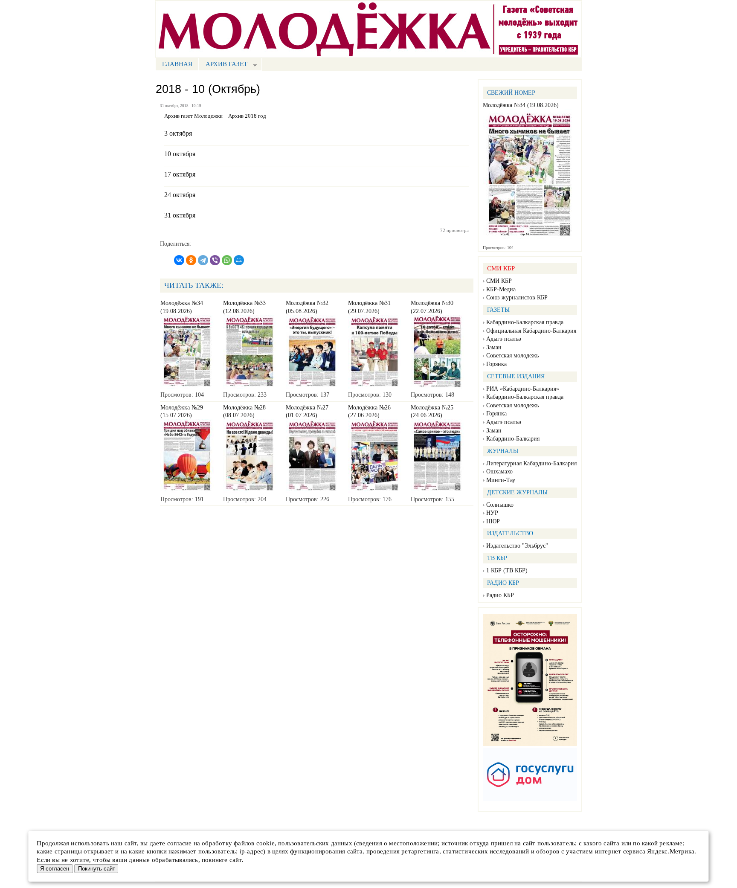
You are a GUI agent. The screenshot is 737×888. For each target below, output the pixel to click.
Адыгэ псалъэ (503, 339)
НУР (492, 513)
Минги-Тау (500, 480)
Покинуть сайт (96, 868)
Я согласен (54, 868)
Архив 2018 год (247, 116)
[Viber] (215, 260)
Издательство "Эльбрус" (517, 546)
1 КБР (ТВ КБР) (507, 570)
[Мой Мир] (239, 260)
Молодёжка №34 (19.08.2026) (521, 105)
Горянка (496, 364)
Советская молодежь (512, 355)
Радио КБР (500, 595)
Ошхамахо (499, 471)
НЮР (493, 521)
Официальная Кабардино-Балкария (531, 331)
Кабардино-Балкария (513, 438)
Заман (494, 347)
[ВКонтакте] (179, 260)
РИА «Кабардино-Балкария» (522, 389)
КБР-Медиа (501, 289)
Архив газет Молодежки (193, 116)
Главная (177, 64)
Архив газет (223, 65)
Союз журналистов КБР (517, 297)
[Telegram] (203, 260)
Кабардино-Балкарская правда (524, 322)
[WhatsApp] (227, 260)
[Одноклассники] (191, 260)
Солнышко (500, 505)
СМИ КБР (499, 281)
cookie (265, 843)
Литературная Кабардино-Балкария (531, 463)
